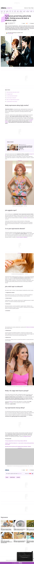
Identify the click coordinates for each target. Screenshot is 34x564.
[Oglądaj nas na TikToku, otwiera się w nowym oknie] (32, 473)
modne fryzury (12, 477)
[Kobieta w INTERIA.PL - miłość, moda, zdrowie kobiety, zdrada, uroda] (9, 8)
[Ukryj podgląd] (32, 551)
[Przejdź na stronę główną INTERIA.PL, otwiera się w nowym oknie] (3, 8)
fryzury (7, 477)
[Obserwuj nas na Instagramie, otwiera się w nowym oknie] (31, 473)
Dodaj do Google (15, 33)
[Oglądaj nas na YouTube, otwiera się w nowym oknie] (30, 473)
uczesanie (18, 477)
